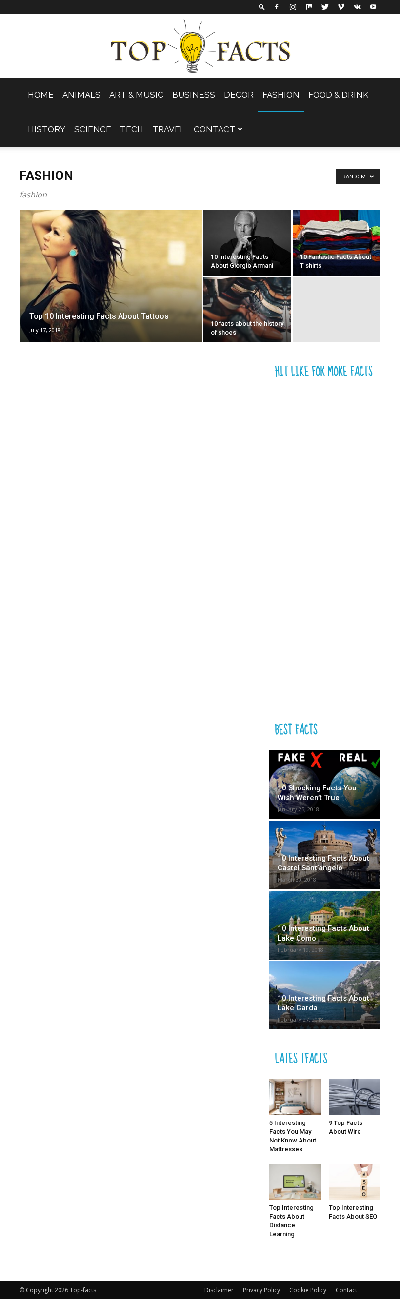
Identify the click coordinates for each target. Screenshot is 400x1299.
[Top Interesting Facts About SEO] (355, 1182)
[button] (262, 6)
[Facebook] (276, 7)
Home (41, 94)
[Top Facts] (200, 46)
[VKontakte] (357, 7)
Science (92, 129)
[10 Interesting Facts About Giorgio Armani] (247, 243)
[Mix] (308, 7)
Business (193, 94)
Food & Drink (338, 94)
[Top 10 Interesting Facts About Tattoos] (111, 288)
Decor (239, 94)
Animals (81, 94)
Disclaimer (219, 1290)
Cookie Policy (307, 1290)
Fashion (281, 94)
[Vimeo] (341, 7)
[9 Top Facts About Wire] (355, 1097)
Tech (131, 129)
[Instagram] (292, 7)
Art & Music (136, 94)
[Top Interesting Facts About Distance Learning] (295, 1182)
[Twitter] (325, 7)
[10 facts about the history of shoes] (247, 309)
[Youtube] (373, 7)
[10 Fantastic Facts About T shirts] (336, 243)
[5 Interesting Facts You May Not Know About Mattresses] (295, 1097)
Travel (168, 129)
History (46, 129)
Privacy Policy (261, 1290)
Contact (214, 129)
